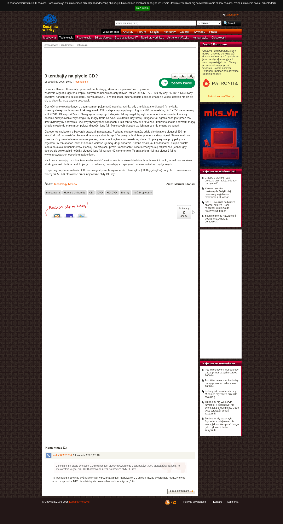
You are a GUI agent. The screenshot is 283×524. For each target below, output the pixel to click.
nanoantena (53, 192)
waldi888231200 (62, 455)
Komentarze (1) (56, 447)
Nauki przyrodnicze (152, 37)
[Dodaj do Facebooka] (69, 214)
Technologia (66, 37)
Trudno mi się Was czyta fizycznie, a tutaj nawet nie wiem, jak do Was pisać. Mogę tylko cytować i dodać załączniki (222, 408)
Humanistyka (200, 37)
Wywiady (199, 31)
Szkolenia (232, 501)
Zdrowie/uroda (103, 37)
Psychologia (84, 37)
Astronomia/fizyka (178, 37)
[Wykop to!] (57, 214)
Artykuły (128, 31)
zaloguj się (232, 14)
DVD (100, 192)
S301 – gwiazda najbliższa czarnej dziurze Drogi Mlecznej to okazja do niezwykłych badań (220, 206)
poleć (193, 212)
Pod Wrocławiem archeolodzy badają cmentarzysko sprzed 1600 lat (221, 372)
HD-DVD (112, 192)
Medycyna (49, 37)
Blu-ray (125, 192)
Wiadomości (111, 31)
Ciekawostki (219, 37)
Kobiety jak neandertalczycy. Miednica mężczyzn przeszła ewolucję (221, 394)
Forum (141, 31)
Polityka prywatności (194, 501)
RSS (173, 502)
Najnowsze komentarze (218, 363)
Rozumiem (142, 8)
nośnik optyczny (143, 192)
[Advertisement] (120, 59)
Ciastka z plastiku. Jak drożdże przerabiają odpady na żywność (221, 180)
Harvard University (74, 192)
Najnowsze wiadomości (219, 171)
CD (91, 192)
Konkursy (169, 31)
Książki (154, 31)
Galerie (184, 31)
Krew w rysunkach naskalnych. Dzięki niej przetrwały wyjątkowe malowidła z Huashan (218, 193)
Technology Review (65, 184)
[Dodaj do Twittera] (82, 214)
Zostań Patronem (214, 44)
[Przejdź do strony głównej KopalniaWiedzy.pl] (50, 23)
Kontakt (217, 501)
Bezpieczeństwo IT (126, 37)
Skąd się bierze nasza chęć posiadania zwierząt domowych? (220, 218)
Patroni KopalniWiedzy (221, 96)
